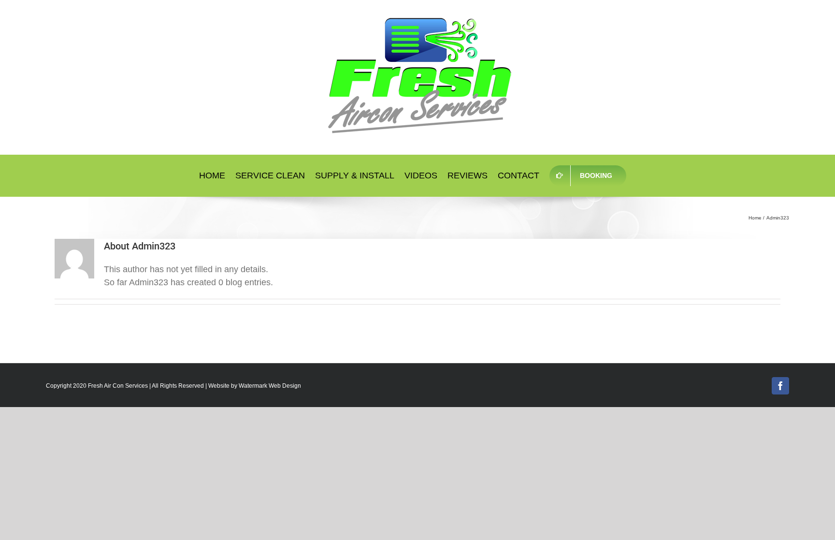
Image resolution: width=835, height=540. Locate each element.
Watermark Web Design (270, 385)
